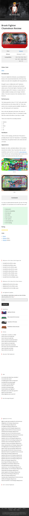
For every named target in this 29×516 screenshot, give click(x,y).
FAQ (14, 509)
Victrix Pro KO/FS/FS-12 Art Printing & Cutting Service (11, 480)
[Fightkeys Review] (3, 312)
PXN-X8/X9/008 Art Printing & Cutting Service (10, 465)
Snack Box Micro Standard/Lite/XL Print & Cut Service (12, 477)
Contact (19, 508)
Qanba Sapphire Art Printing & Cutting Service (10, 472)
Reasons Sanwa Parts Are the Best (8, 345)
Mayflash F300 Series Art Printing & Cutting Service (11, 455)
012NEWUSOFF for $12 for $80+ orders (10, 288)
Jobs (15, 508)
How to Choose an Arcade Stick (7, 336)
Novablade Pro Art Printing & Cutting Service (10, 463)
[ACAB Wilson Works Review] (3, 327)
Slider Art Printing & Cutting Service (8, 475)
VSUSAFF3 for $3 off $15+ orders (9, 263)
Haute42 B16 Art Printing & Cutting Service (9, 431)
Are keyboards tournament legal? (8, 382)
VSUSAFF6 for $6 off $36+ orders (9, 265)
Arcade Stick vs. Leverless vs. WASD (8, 334)
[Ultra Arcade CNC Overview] (3, 317)
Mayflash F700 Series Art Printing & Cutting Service (11, 458)
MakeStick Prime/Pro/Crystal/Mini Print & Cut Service (12, 451)
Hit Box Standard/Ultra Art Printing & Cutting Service (11, 445)
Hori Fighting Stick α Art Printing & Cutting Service (11, 446)
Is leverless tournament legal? (7, 387)
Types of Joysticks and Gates (7, 348)
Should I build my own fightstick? (8, 389)
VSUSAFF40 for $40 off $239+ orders (10, 271)
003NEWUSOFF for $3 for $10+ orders (10, 284)
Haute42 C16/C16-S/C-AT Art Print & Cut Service (10, 433)
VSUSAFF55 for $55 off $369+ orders (10, 273)
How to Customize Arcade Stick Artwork (9, 339)
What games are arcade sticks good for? (9, 390)
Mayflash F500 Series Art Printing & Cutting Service (11, 457)
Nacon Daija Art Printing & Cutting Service (9, 462)
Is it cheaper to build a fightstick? (8, 384)
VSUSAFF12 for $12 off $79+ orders (10, 267)
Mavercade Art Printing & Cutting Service (9, 453)
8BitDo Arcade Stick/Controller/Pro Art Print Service (11, 421)
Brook (4, 236)
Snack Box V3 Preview (12, 321)
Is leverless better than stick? (7, 385)
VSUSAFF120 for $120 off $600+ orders (10, 277)
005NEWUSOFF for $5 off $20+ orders (10, 286)
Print (6, 508)
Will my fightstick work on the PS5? (8, 394)
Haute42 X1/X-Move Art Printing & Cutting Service (11, 443)
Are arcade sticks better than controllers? (9, 377)
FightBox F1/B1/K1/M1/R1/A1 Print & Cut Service (11, 429)
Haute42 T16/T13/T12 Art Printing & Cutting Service (11, 440)
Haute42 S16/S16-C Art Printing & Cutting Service (11, 438)
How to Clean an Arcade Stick (7, 338)
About (24, 508)
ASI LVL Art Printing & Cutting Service (8, 424)
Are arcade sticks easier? (6, 379)
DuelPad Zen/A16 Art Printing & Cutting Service (10, 428)
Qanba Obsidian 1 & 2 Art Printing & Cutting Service (11, 468)
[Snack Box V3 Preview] (3, 322)
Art (2, 508)
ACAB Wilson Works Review (13, 326)
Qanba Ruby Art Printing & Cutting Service (9, 470)
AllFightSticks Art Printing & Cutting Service (9, 423)
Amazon (21, 51)
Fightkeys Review (11, 312)
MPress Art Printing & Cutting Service (8, 460)
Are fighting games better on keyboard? (9, 380)
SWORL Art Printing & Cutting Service (8, 478)
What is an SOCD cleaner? (6, 392)
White (2, 70)
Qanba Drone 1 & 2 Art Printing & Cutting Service (11, 467)
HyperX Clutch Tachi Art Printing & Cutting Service (11, 448)
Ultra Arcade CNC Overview (13, 317)
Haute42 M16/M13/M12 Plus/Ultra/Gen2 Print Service (12, 435)
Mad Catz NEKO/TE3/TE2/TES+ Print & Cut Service (11, 450)
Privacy (10, 509)
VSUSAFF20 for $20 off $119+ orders (10, 269)
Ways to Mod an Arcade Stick (7, 350)
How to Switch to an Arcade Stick (8, 343)
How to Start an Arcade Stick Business (9, 341)
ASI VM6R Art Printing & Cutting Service (9, 426)
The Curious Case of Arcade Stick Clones (9, 346)
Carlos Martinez (23, 152)
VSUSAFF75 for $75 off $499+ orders (10, 275)
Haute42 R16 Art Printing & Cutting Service (9, 436)
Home (18, 509)
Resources (10, 508)
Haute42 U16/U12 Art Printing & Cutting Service (10, 441)
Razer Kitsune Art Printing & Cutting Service (10, 473)
